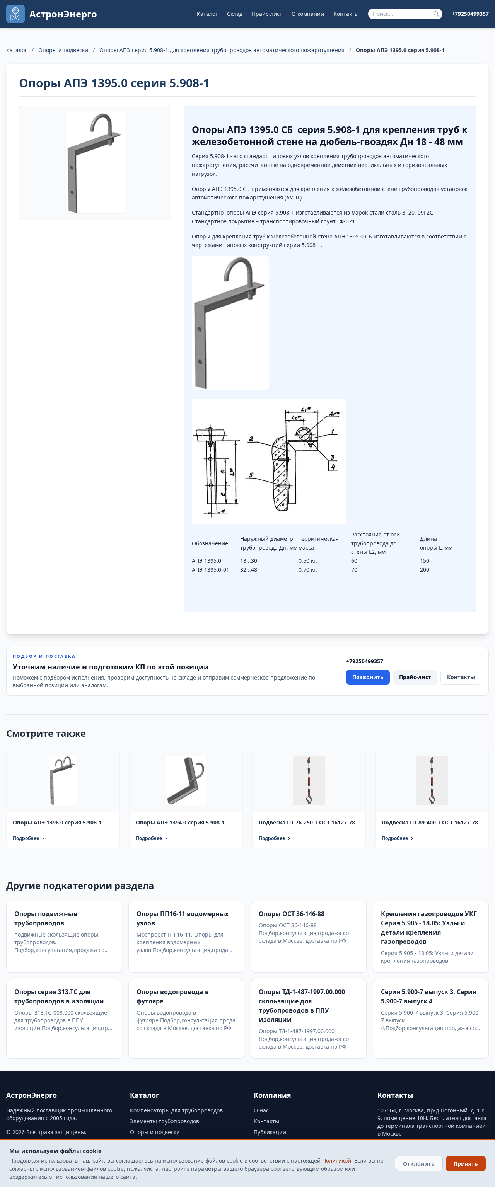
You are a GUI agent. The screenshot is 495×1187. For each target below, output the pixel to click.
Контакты (346, 13)
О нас (261, 1110)
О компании (308, 13)
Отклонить (419, 1163)
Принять (466, 1163)
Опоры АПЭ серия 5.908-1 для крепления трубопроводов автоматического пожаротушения (222, 50)
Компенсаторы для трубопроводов (176, 1110)
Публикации (270, 1132)
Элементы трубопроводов (164, 1121)
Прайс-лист (267, 13)
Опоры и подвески (63, 50)
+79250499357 (470, 13)
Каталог (207, 13)
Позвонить (368, 677)
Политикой (336, 1160)
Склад (234, 13)
